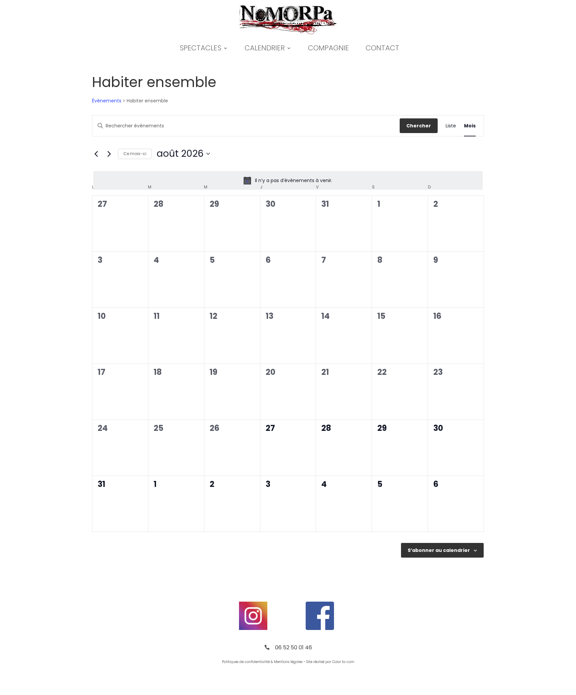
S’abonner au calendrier (439, 550)
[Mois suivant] (109, 154)
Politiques (230, 661)
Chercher (418, 125)
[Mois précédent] (96, 154)
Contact (382, 48)
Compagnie (328, 48)
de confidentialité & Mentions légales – (272, 661)
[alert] (288, 180)
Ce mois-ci (134, 153)
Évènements (106, 101)
